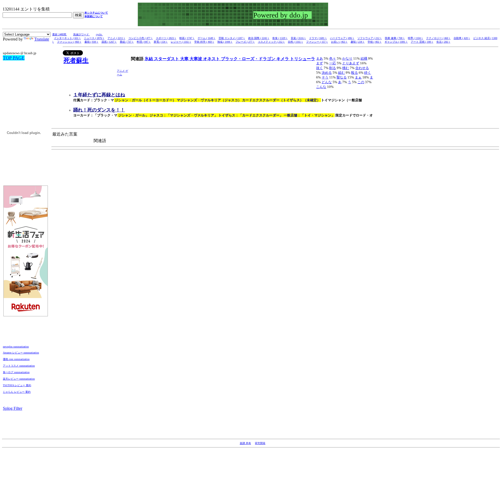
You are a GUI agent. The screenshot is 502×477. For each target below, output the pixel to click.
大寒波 (196, 59)
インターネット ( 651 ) (67, 38)
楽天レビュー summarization (19, 378)
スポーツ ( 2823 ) (166, 38)
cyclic (99, 34)
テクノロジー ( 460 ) (438, 38)
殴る (354, 73)
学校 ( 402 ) (374, 41)
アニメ (121, 70)
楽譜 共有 (245, 443)
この (360, 82)
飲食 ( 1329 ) (280, 38)
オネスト (212, 59)
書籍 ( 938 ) (91, 41)
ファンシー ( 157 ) (317, 41)
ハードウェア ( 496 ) (342, 38)
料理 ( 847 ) (144, 41)
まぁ (358, 77)
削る (332, 68)
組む (341, 73)
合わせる (362, 68)
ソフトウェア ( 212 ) (369, 38)
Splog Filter (12, 408)
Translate (41, 39)
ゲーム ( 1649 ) (206, 38)
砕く (367, 73)
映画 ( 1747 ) (187, 38)
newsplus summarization (16, 346)
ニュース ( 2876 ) (94, 38)
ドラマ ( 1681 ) (318, 38)
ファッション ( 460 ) (69, 41)
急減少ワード (81, 34)
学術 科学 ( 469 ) (204, 41)
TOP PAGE (14, 57)
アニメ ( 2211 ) (116, 38)
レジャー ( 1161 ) (181, 41)
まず (319, 63)
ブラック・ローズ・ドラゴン (248, 59)
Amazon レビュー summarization (21, 352)
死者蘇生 (76, 60)
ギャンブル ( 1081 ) (396, 41)
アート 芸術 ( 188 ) (422, 41)
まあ (319, 58)
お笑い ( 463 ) (339, 41)
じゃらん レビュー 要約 (17, 391)
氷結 (149, 59)
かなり (347, 58)
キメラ (283, 59)
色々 (332, 58)
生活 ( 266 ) (443, 41)
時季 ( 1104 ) (415, 38)
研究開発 (260, 443)
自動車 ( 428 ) (462, 38)
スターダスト (167, 59)
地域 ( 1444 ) (224, 41)
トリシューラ (302, 59)
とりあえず (350, 63)
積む (345, 68)
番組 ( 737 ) (127, 41)
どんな (327, 82)
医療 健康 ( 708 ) (395, 38)
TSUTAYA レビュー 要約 (17, 385)
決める (327, 73)
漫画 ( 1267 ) (109, 41)
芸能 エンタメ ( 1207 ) (232, 38)
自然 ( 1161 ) (295, 41)
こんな (321, 87)
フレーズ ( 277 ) (245, 41)
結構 (364, 58)
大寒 (185, 59)
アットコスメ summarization (19, 365)
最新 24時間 (59, 34)
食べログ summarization (16, 372)
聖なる (341, 77)
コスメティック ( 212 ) (271, 41)
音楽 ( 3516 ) (298, 38)
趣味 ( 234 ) (357, 41)
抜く (319, 68)
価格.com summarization (16, 359)
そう (325, 77)
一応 (332, 63)
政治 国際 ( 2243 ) (258, 38)
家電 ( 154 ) (161, 41)
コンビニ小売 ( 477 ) (140, 38)
